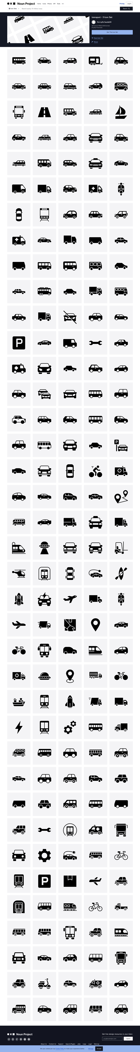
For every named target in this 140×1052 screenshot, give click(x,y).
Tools (58, 4)
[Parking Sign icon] (44, 881)
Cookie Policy (60, 1049)
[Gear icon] (70, 727)
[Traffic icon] (44, 394)
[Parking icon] (18, 342)
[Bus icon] (18, 61)
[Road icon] (44, 112)
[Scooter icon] (121, 189)
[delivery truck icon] (18, 189)
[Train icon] (44, 214)
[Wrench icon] (95, 342)
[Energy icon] (18, 727)
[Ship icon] (121, 112)
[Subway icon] (18, 548)
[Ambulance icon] (95, 189)
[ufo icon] (44, 548)
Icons (44, 4)
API (54, 4)
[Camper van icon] (95, 61)
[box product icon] (70, 881)
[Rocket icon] (18, 599)
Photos (49, 4)
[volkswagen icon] (121, 86)
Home (39, 4)
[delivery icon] (70, 624)
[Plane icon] (70, 599)
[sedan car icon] (121, 163)
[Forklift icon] (121, 548)
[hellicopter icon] (18, 573)
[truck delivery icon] (70, 240)
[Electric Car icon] (95, 573)
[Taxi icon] (95, 163)
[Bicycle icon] (95, 471)
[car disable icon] (70, 317)
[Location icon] (121, 496)
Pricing (122, 3)
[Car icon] (44, 61)
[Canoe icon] (121, 573)
